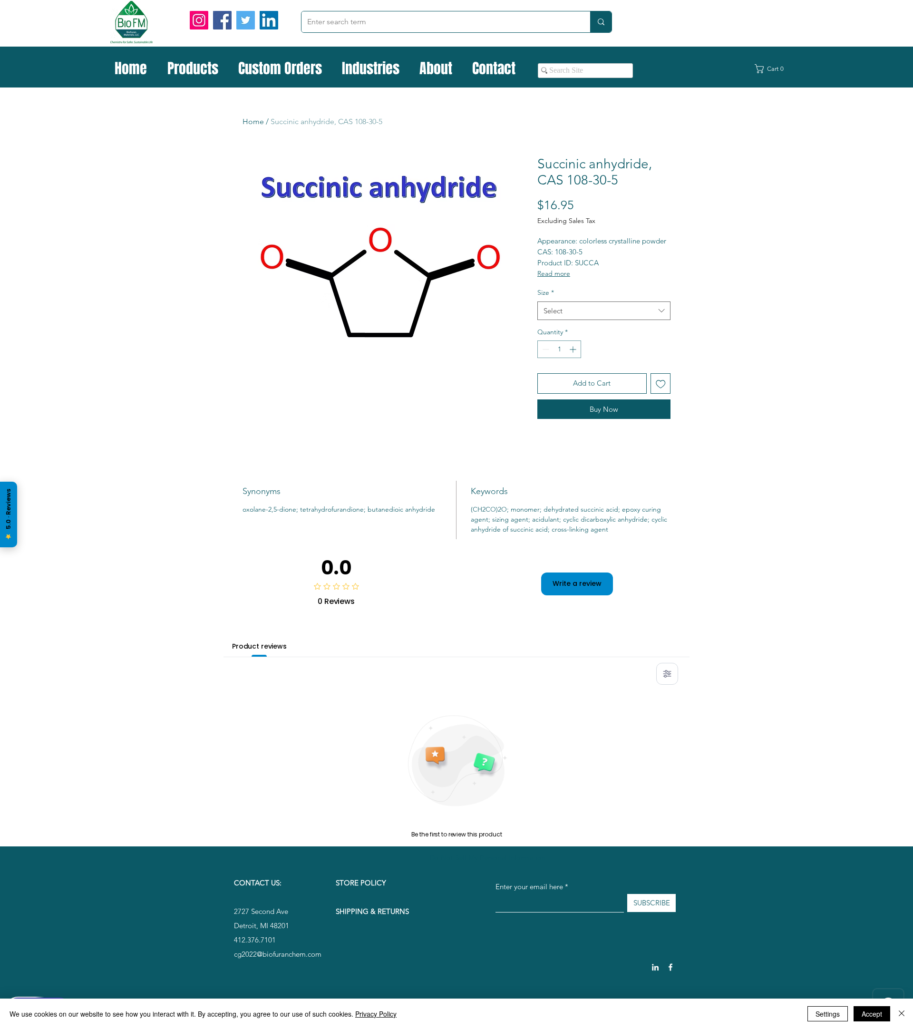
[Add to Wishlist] (661, 383)
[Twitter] (245, 20)
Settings (828, 1014)
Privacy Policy (376, 1014)
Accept (872, 1014)
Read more (553, 273)
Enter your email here (529, 886)
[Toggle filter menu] (667, 674)
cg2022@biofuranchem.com (277, 954)
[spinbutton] (559, 349)
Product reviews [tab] (259, 646)
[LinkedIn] (269, 20)
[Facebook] (222, 20)
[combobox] (603, 310)
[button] (775, 68)
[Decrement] (545, 349)
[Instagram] (199, 20)
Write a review (577, 583)
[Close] (901, 1013)
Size (545, 292)
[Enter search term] (601, 21)
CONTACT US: (258, 882)
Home (253, 121)
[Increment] (574, 349)
